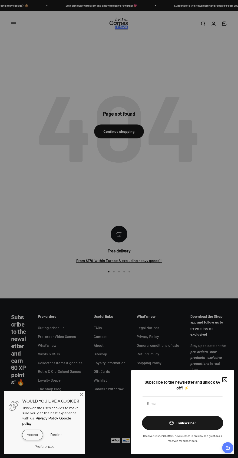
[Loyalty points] (227, 447)
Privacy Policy (47, 418)
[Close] (224, 379)
